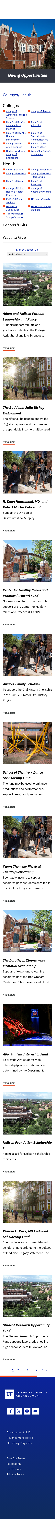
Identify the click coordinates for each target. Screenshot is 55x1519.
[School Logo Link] (26, 1394)
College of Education (36, 124)
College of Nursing (15, 181)
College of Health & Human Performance (16, 136)
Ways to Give (14, 237)
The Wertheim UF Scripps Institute (15, 215)
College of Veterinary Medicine (41, 190)
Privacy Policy (15, 1474)
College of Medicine (16, 173)
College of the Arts (40, 111)
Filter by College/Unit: (27, 249)
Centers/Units (15, 225)
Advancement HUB (18, 1432)
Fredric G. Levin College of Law (39, 145)
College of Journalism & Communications (39, 136)
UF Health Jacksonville (12, 208)
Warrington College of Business (41, 153)
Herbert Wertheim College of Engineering (15, 154)
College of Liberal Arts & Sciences (15, 145)
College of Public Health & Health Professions (15, 191)
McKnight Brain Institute (14, 201)
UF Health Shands (40, 199)
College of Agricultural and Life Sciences (16, 115)
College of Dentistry (41, 169)
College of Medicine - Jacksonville (41, 175)
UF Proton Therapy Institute (41, 208)
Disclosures (14, 1469)
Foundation (14, 1464)
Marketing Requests (19, 1443)
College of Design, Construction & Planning (15, 125)
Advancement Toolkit (20, 1438)
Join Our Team (16, 1458)
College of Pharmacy (36, 183)
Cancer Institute (14, 169)
